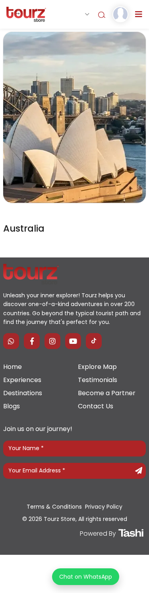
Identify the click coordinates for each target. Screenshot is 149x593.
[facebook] (32, 341)
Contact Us (95, 406)
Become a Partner (106, 393)
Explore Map (97, 366)
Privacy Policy (103, 507)
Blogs (11, 406)
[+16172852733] (11, 341)
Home (12, 366)
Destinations (22, 393)
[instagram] (52, 341)
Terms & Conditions (54, 507)
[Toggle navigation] (139, 14)
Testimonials (97, 379)
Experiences (22, 379)
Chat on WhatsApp (85, 577)
